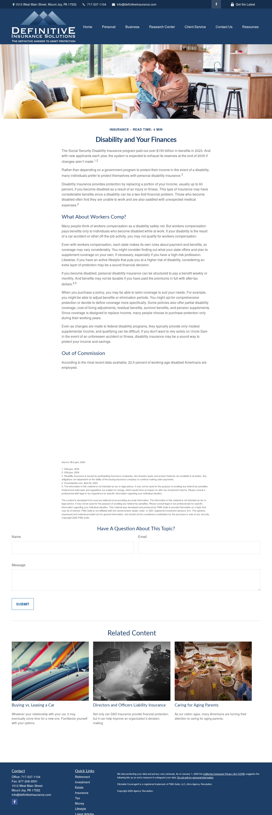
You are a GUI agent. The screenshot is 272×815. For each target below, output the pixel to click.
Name (16, 536)
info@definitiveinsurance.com (136, 4)
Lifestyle (80, 808)
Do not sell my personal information (195, 777)
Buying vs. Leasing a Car (33, 705)
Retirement (82, 777)
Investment (82, 782)
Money (79, 803)
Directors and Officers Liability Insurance (129, 705)
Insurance (81, 793)
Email (142, 536)
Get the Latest (245, 4)
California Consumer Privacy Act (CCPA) (224, 773)
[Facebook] (216, 4)
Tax (77, 798)
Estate (79, 787)
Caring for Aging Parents (196, 705)
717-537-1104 (96, 4)
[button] (87, 26)
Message (19, 564)
